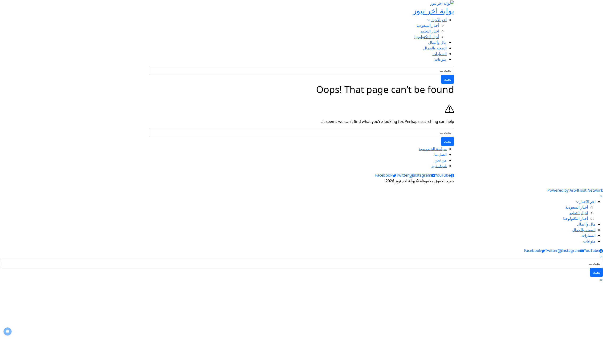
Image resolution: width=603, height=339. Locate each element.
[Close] (601, 195)
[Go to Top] (601, 279)
